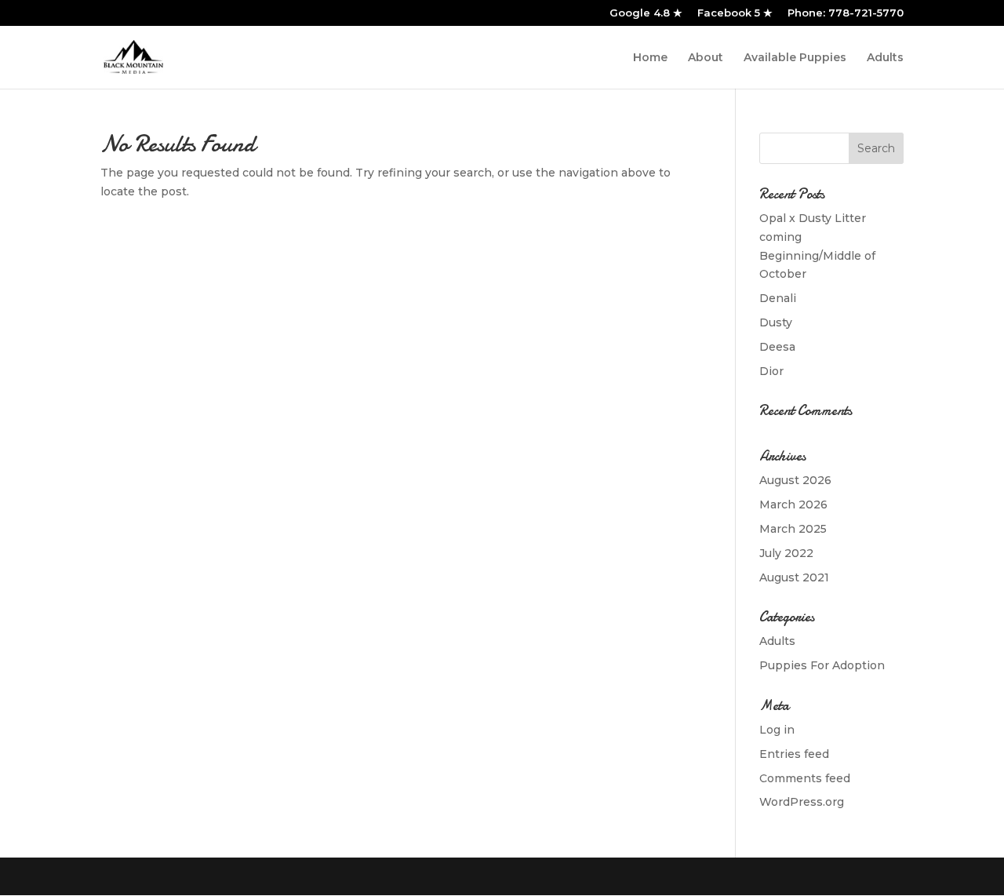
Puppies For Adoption (822, 665)
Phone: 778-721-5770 (846, 13)
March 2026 (793, 504)
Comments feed (804, 778)
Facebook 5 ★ (735, 13)
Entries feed (794, 754)
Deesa (777, 347)
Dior (771, 371)
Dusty (775, 322)
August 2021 (794, 577)
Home (650, 58)
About (705, 58)
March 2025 (793, 529)
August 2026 (795, 480)
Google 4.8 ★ (645, 13)
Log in (777, 730)
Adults (885, 58)
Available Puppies (795, 58)
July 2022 (786, 553)
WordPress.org (801, 802)
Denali (777, 298)
